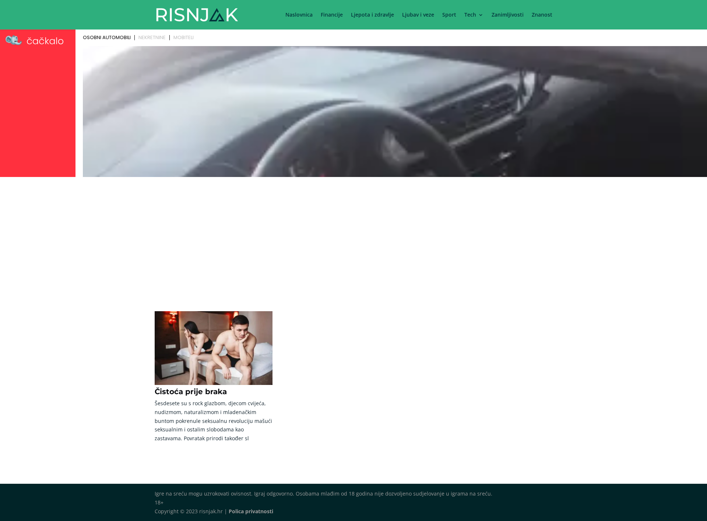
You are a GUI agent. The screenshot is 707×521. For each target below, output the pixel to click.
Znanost (542, 15)
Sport (449, 15)
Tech (470, 15)
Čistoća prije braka (191, 391)
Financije (332, 15)
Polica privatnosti (251, 511)
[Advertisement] (353, 234)
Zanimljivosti (508, 15)
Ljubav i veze (418, 15)
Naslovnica (299, 15)
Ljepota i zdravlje (372, 15)
